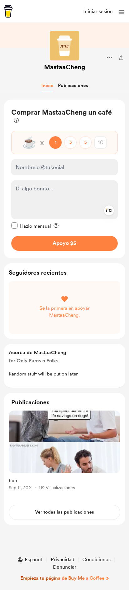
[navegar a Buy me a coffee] (8, 11)
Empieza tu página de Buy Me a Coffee (62, 578)
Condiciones (96, 559)
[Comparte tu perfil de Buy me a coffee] (121, 58)
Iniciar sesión (98, 11)
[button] (121, 12)
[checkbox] (31, 226)
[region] (64, 179)
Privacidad (62, 559)
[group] (64, 454)
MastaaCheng (64, 67)
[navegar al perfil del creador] (64, 45)
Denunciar (64, 567)
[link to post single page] (64, 451)
